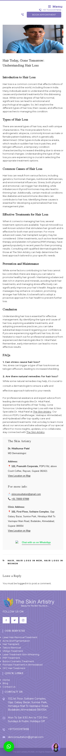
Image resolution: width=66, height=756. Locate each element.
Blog (5, 683)
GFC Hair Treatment (14, 668)
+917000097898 (18, 729)
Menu (57, 7)
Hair (11, 560)
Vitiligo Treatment (13, 651)
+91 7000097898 (52, 9)
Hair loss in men (29, 560)
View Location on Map (19, 475)
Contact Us (9, 686)
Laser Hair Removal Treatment (20, 637)
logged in (22, 583)
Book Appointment (44, 14)
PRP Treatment (11, 657)
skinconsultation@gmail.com (26, 494)
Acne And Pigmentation (16, 640)
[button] (9, 746)
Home (6, 679)
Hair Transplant (11, 644)
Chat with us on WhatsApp (36, 542)
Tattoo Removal (12, 647)
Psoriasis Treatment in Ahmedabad (22, 664)
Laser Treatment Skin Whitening (21, 654)
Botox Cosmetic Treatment (18, 661)
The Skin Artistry (42, 411)
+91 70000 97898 (20, 499)
